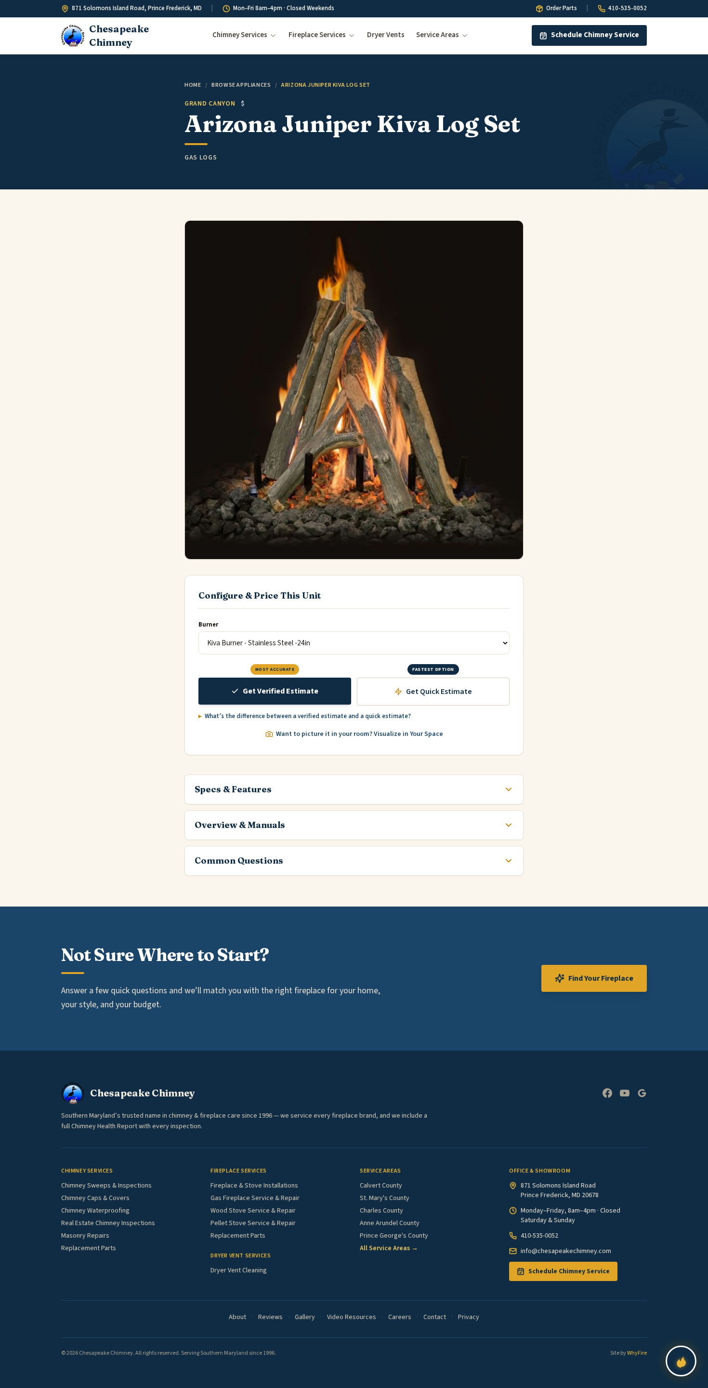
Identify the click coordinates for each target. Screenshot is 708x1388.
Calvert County (381, 1185)
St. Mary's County (384, 1198)
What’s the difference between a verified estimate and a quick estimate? (308, 716)
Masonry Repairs (85, 1236)
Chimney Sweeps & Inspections (106, 1185)
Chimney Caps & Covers (95, 1198)
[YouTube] (624, 1093)
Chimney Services (239, 35)
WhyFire (637, 1353)
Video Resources (351, 1317)
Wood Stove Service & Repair (253, 1210)
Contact (434, 1317)
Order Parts (561, 8)
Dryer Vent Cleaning (238, 1270)
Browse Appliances (241, 85)
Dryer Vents (386, 35)
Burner (208, 624)
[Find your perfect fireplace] (681, 1361)
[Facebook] (607, 1093)
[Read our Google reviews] (642, 1093)
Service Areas (437, 35)
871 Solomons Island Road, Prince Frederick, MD (137, 8)
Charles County (381, 1210)
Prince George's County (394, 1236)
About (237, 1317)
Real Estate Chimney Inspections (108, 1223)
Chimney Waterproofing (95, 1210)
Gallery (305, 1317)
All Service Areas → (389, 1248)
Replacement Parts (88, 1248)
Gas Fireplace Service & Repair (255, 1198)
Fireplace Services (317, 35)
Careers (399, 1317)
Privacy (468, 1317)
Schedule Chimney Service (595, 35)
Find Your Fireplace (600, 978)
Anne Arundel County (390, 1223)
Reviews (270, 1317)
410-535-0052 (627, 8)
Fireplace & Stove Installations (254, 1185)
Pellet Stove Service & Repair (253, 1223)
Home (192, 85)
